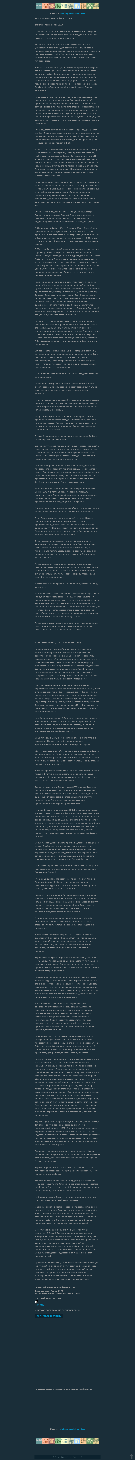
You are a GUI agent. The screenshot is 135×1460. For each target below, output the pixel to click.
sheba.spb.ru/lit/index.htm (72, 14)
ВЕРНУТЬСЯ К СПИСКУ (49, 1316)
